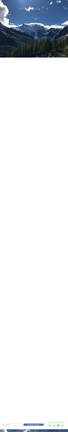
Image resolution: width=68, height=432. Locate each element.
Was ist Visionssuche (18, 430)
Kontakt (59, 430)
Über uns (41, 430)
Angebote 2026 (30, 430)
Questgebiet (50, 430)
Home (8, 430)
